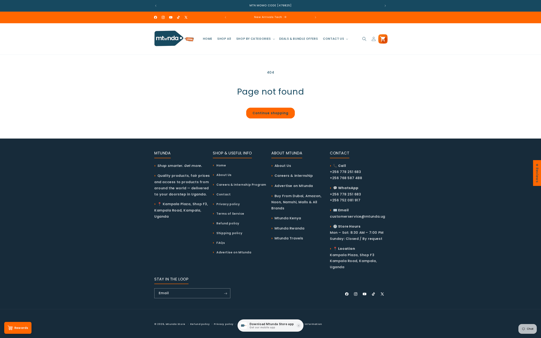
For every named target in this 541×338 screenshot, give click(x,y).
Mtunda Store (175, 324)
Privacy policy (228, 204)
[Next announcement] (385, 6)
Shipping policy (229, 233)
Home (221, 165)
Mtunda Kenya (288, 218)
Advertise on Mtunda (233, 252)
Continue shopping (270, 113)
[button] (255, 38)
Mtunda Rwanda (290, 228)
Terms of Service (230, 214)
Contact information (307, 324)
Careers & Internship (294, 175)
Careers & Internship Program (241, 184)
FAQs (220, 242)
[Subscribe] (225, 293)
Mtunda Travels (289, 238)
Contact (223, 194)
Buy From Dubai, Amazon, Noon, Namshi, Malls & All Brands (296, 201)
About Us (224, 175)
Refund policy (227, 223)
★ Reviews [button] (537, 173)
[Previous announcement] (155, 6)
